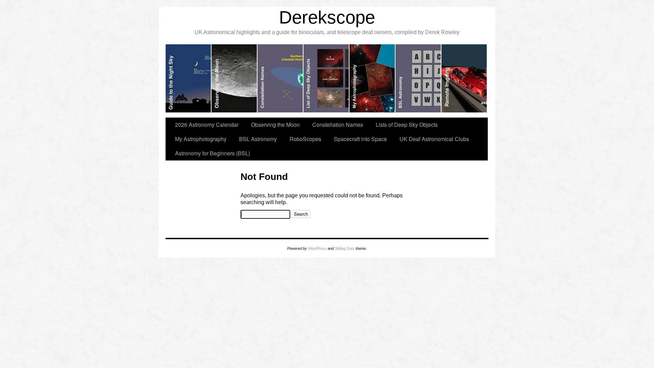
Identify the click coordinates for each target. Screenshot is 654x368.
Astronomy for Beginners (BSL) (212, 153)
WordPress (317, 248)
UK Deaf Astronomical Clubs (434, 139)
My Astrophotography (201, 139)
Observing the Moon (275, 124)
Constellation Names (337, 124)
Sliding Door (345, 248)
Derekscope (327, 17)
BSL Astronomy (258, 139)
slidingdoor (189, 78)
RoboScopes (305, 139)
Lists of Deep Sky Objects (407, 124)
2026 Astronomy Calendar (206, 124)
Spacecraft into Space (360, 139)
